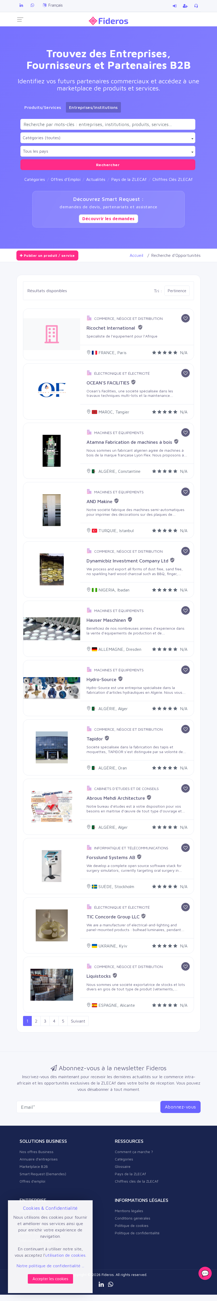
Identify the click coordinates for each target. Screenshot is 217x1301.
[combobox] (107, 137)
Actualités (95, 179)
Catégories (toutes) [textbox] (41, 137)
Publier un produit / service (48, 255)
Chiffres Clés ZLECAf (172, 179)
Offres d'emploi (32, 1181)
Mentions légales (129, 1210)
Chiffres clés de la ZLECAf (136, 1181)
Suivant (78, 1021)
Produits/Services (42, 107)
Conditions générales (132, 1218)
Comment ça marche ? (134, 1151)
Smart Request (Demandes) (43, 1174)
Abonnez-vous (180, 1107)
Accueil (136, 255)
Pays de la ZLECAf (129, 179)
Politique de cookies (131, 1225)
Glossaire (122, 1166)
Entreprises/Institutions (93, 107)
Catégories (34, 179)
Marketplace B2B (34, 1166)
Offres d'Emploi (65, 179)
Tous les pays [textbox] (35, 151)
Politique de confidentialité (137, 1233)
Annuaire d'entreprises (39, 1159)
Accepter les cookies (50, 1278)
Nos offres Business (36, 1151)
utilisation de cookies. (65, 1255)
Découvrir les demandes (108, 218)
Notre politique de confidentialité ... (50, 1265)
